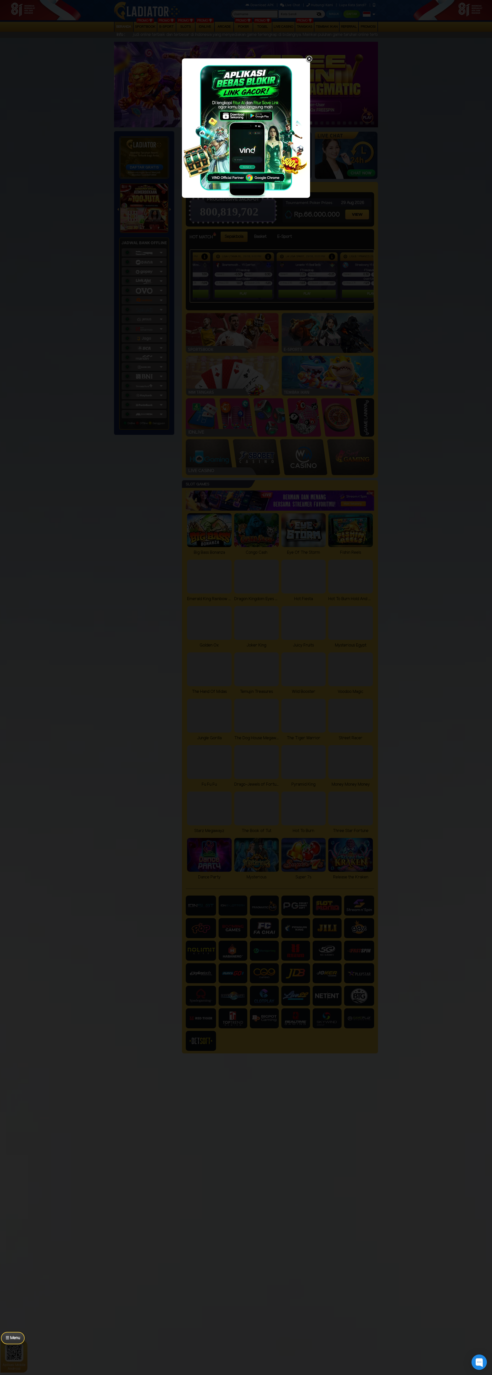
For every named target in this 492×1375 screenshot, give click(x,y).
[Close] (309, 59)
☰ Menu (13, 1338)
